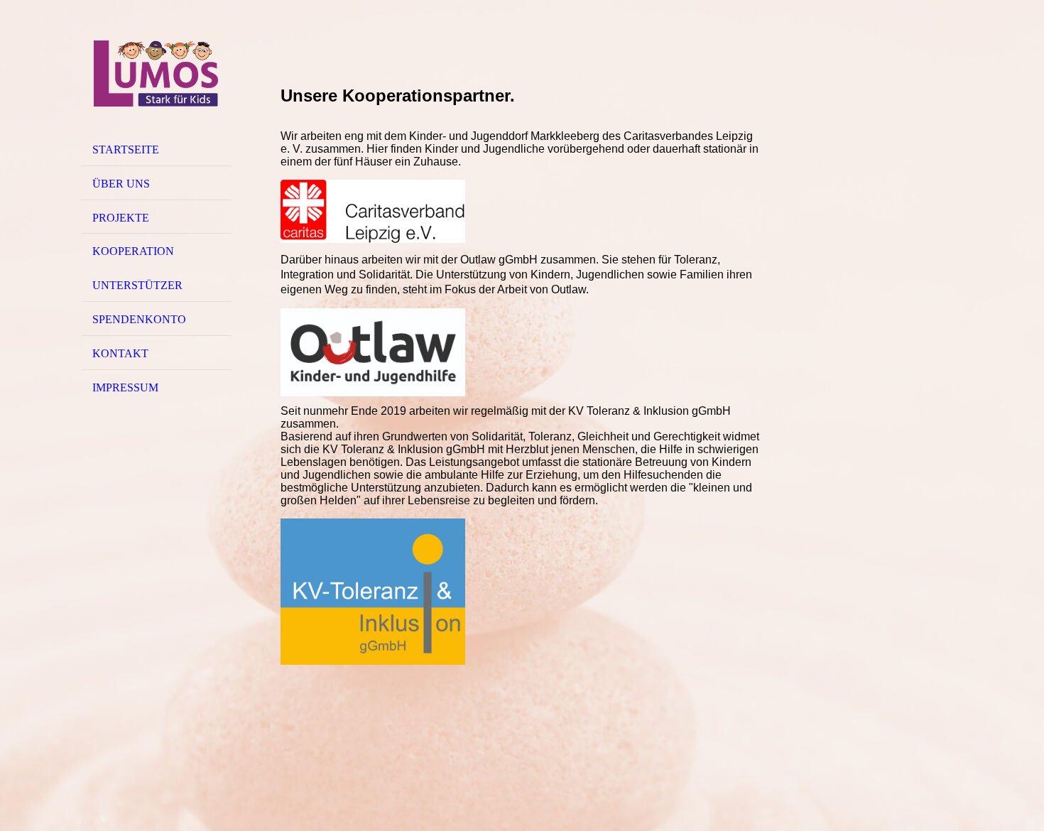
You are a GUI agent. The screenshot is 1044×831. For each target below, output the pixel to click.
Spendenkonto (139, 319)
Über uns (121, 184)
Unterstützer (137, 285)
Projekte (120, 218)
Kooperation (133, 251)
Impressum (125, 387)
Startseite (125, 149)
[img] (156, 73)
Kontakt (120, 353)
